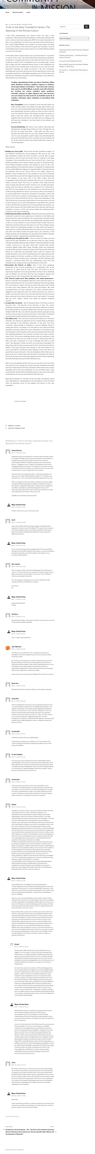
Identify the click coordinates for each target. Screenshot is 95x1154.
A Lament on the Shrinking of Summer (70, 61)
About (28, 12)
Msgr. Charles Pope (24, 24)
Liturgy (18, 425)
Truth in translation (16, 428)
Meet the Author (18, 12)
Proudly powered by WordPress (14, 1149)
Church (11, 425)
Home (7, 12)
